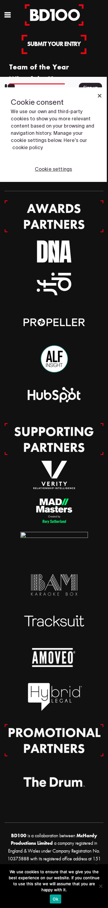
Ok (55, 899)
